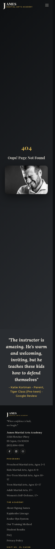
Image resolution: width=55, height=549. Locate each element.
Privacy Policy (15, 540)
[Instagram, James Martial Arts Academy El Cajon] (16, 451)
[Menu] (47, 5)
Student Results (16, 529)
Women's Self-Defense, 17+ (22, 495)
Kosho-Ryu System (18, 518)
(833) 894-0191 (15, 445)
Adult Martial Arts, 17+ (20, 490)
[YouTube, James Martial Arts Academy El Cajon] (23, 451)
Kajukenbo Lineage (18, 513)
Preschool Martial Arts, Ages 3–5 (26, 464)
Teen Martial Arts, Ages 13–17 (24, 484)
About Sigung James (18, 507)
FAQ (9, 535)
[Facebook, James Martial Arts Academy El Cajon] (9, 451)
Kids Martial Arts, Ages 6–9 (22, 469)
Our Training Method (19, 524)
